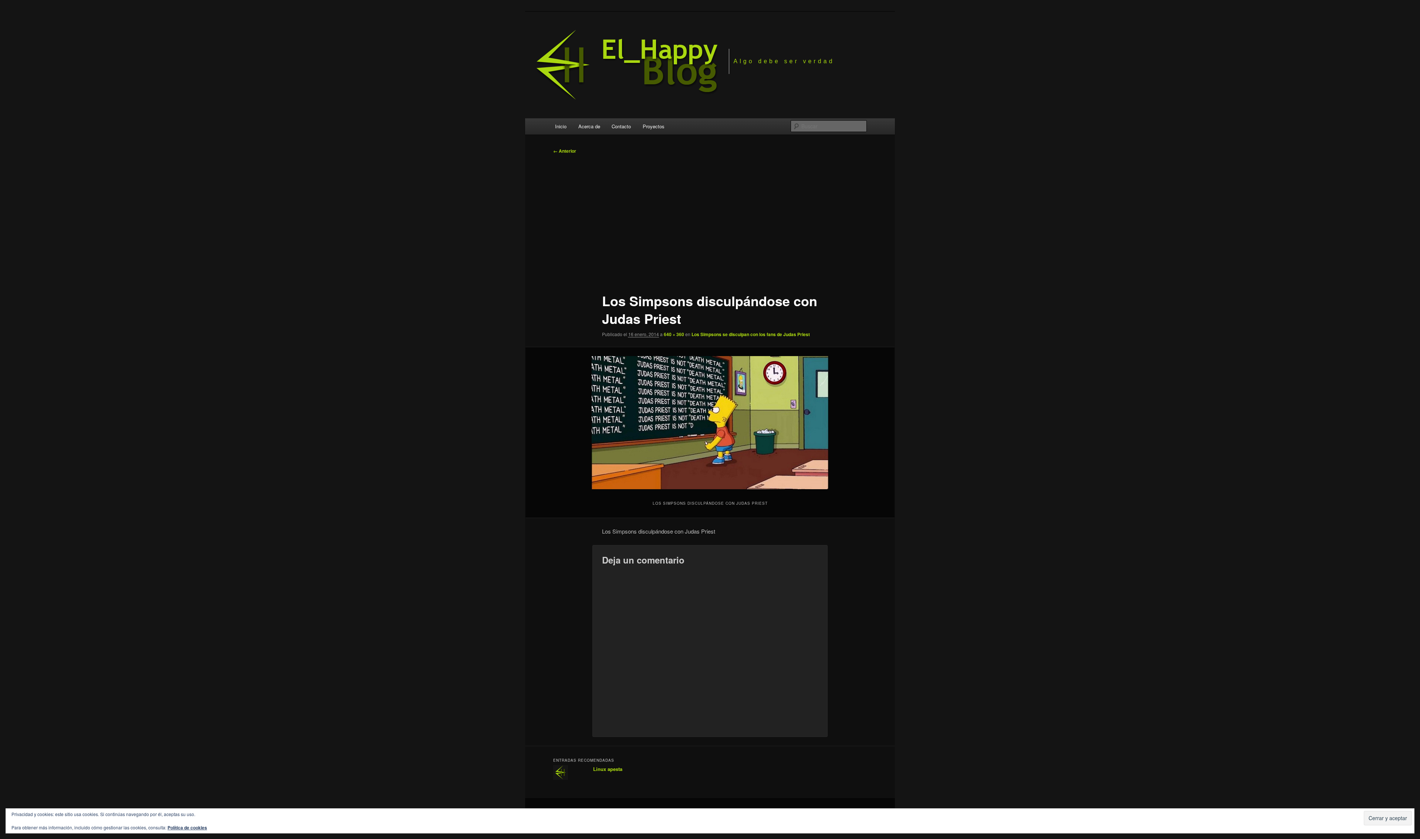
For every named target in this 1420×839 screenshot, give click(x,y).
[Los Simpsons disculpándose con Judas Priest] (710, 422)
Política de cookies (187, 827)
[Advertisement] (710, 220)
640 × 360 (674, 334)
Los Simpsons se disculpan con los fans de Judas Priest (751, 334)
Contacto (621, 126)
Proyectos (654, 126)
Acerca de (589, 126)
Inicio (561, 126)
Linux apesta (607, 768)
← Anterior (564, 151)
